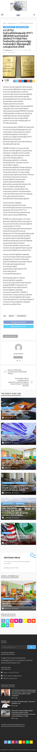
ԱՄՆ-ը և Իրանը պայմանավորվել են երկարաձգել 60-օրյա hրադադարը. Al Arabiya (17, 538)
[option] (18, 596)
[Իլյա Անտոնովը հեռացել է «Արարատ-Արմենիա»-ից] (5, 704)
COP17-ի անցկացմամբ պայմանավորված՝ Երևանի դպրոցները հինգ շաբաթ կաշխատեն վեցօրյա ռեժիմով (18, 488)
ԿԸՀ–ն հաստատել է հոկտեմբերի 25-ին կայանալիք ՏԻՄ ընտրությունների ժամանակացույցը (17, 413)
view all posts (18, 357)
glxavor (5, 52)
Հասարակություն (22, 27)
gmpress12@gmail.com (14, 676)
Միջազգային (7, 533)
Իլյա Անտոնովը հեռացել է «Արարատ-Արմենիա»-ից (24, 702)
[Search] (34, 14)
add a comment (11, 336)
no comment (25, 50)
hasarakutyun (11, 52)
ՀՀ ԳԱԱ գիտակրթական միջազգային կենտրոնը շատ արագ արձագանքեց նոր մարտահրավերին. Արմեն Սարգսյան (24, 692)
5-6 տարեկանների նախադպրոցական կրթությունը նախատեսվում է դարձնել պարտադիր (17, 463)
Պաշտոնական (20, 503)
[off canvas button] (2, 14)
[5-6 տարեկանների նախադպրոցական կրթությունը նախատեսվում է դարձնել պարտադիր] (18, 596)
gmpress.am (8, 50)
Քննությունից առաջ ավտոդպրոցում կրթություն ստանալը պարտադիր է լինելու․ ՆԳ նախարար (16, 438)
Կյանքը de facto (9, 27)
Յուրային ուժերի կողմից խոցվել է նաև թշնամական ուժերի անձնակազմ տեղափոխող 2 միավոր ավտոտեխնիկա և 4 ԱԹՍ (23, 713)
